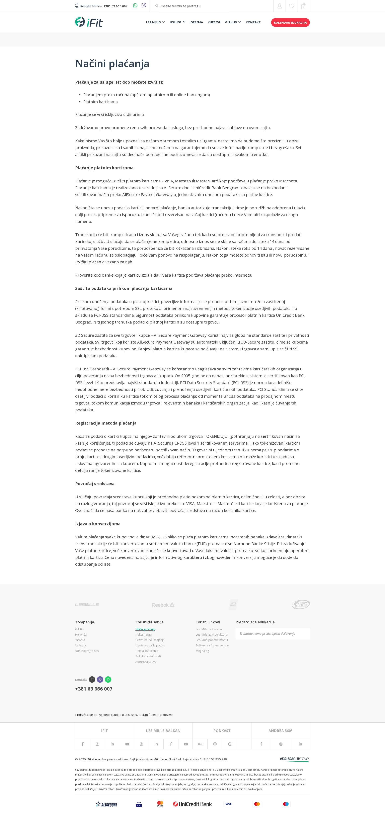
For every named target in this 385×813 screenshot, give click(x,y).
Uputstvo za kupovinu (150, 645)
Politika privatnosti (148, 656)
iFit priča (81, 634)
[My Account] (280, 6)
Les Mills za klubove (209, 629)
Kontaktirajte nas (87, 651)
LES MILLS (153, 22)
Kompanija (84, 622)
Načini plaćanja (145, 629)
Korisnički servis (149, 622)
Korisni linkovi (208, 622)
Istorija (80, 640)
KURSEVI (214, 22)
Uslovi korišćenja (146, 651)
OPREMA (196, 22)
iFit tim (79, 629)
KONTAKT (253, 22)
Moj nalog (202, 651)
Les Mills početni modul (212, 640)
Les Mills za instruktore (212, 634)
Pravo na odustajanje (150, 640)
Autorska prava (145, 661)
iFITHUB (231, 22)
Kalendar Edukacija (290, 22)
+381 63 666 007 (115, 6)
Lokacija (80, 645)
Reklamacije (143, 634)
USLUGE (175, 22)
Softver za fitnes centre (212, 645)
